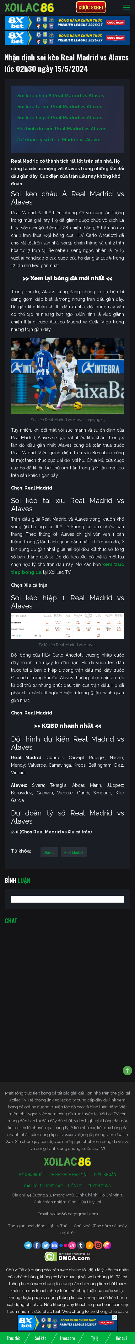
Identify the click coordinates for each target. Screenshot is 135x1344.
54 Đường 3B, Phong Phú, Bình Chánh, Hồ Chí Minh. (75, 1195)
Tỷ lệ (94, 1338)
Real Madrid (73, 852)
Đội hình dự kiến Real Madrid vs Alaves (61, 129)
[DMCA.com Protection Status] (67, 1256)
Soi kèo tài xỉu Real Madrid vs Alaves (59, 106)
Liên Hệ (75, 1185)
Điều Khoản (105, 1174)
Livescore (67, 1338)
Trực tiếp (13, 1338)
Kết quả (121, 1338)
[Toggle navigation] (126, 7)
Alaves (49, 852)
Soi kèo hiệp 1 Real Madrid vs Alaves (59, 117)
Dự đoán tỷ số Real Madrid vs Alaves (59, 140)
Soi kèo (40, 1338)
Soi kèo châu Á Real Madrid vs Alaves (60, 95)
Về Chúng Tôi (31, 1174)
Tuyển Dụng (99, 1185)
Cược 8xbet (91, 7)
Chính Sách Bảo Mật (68, 1174)
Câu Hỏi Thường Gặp (43, 1185)
